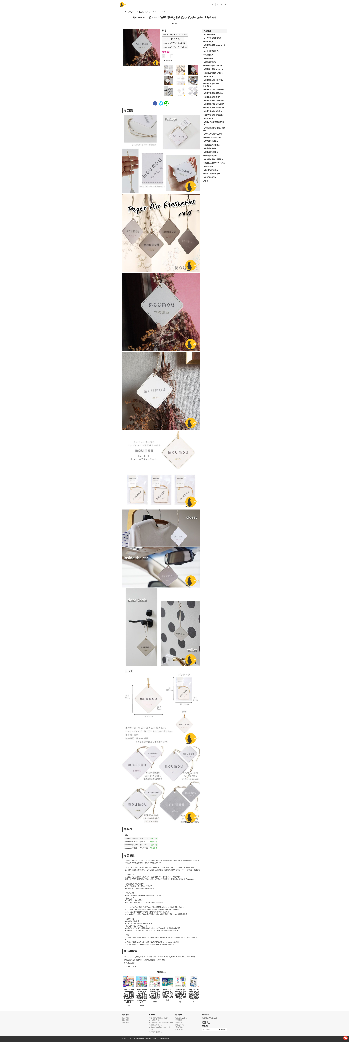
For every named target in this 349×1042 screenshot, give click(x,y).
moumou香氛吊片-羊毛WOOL (175, 47)
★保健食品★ (208, 42)
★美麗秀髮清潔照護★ (211, 145)
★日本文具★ (208, 76)
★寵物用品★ (208, 58)
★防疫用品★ (208, 166)
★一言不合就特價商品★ (212, 38)
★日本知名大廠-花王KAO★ (213, 108)
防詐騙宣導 (179, 1029)
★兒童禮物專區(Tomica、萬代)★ (214, 47)
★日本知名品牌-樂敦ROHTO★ (211, 85)
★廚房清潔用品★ (209, 62)
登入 (185, 1018)
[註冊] (217, 4)
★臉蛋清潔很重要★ (210, 152)
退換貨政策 (179, 1027)
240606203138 (159, 12)
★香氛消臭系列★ (143, 12)
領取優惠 (223, 1030)
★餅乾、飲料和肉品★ (211, 174)
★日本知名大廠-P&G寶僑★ (213, 100)
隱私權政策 (179, 1025)
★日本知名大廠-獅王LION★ (213, 104)
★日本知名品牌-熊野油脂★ (213, 93)
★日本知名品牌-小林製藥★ (213, 80)
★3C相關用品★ (209, 34)
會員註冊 (178, 1018)
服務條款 (178, 1022)
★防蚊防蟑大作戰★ (210, 170)
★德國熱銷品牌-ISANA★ (212, 66)
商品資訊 (174, 23)
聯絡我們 (125, 1020)
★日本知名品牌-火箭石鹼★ (213, 90)
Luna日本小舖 (128, 12)
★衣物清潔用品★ (209, 156)
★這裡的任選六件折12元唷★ (214, 163)
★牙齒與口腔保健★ (210, 141)
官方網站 (125, 1022)
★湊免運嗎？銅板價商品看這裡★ (214, 129)
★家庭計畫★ (208, 55)
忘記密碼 (178, 1020)
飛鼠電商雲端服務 (162, 1039)
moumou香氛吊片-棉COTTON (175, 35)
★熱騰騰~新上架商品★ (212, 138)
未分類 (205, 181)
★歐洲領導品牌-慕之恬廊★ (213, 115)
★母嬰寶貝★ (208, 118)
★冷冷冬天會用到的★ (211, 51)
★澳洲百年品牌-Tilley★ (212, 134)
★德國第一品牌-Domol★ (213, 69)
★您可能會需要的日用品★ (213, 73)
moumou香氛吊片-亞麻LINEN (174, 43)
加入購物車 (168, 60)
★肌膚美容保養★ (209, 148)
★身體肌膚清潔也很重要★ (213, 159)
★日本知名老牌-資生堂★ (212, 111)
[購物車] (226, 4)
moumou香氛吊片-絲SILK (173, 39)
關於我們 (125, 1018)
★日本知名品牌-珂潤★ (211, 97)
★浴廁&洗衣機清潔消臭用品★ (213, 123)
